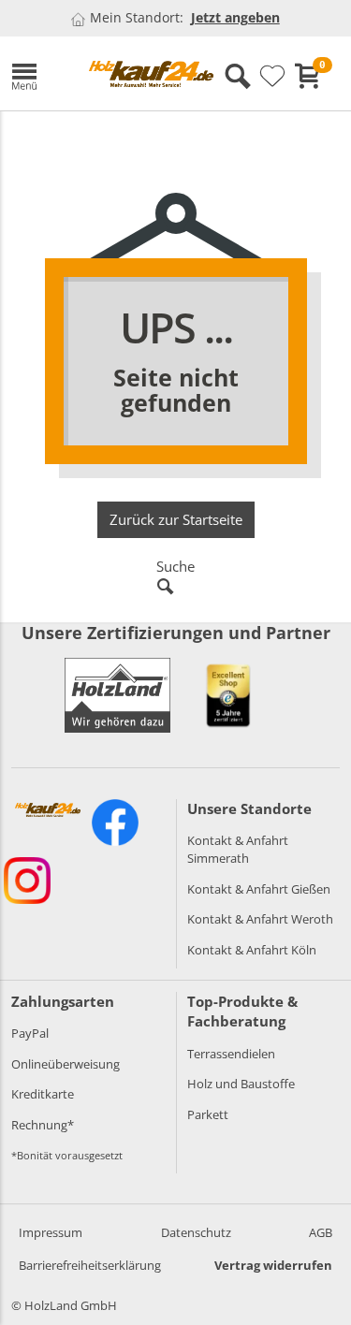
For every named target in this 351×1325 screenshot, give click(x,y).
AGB (320, 1232)
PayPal (30, 1033)
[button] (36, 73)
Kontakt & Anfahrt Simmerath (237, 849)
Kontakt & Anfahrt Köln (251, 949)
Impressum (50, 1232)
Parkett (207, 1114)
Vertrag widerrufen (273, 1265)
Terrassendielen (231, 1053)
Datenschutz (196, 1232)
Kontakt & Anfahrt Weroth (260, 918)
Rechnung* (42, 1124)
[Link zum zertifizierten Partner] (228, 695)
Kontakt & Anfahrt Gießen (258, 889)
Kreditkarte (42, 1093)
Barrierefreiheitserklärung (90, 1265)
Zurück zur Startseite (176, 519)
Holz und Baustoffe (241, 1083)
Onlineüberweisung (65, 1064)
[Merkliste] (272, 77)
